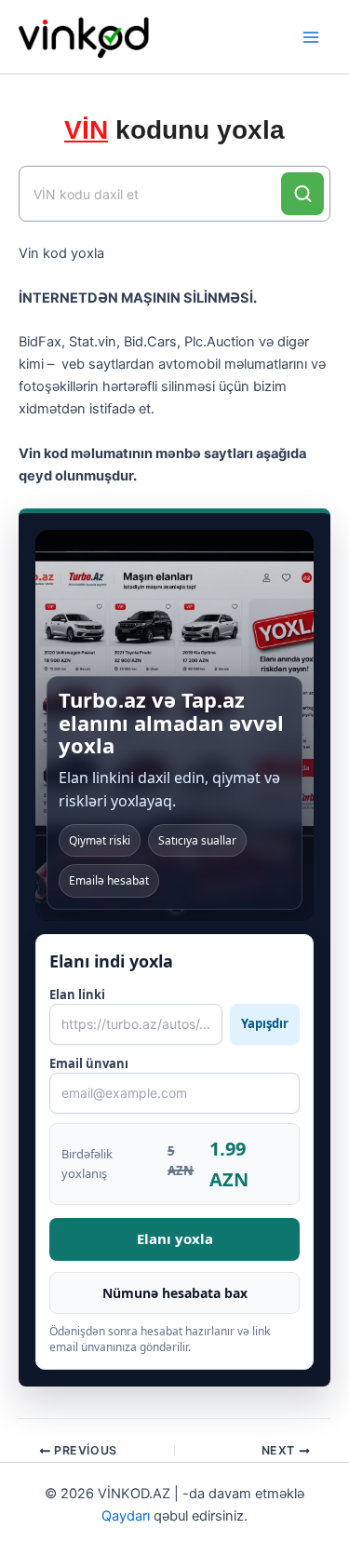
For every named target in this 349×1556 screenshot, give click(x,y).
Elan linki (169, 1009)
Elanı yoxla (175, 1238)
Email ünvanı (88, 1063)
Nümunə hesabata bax (175, 1293)
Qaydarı (125, 1516)
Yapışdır (265, 1023)
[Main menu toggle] (310, 37)
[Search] (302, 193)
